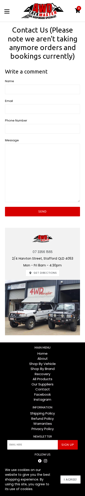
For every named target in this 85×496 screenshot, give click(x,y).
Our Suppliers (42, 384)
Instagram (42, 399)
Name (9, 81)
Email (9, 101)
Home (42, 353)
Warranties (42, 423)
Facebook (42, 394)
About (42, 358)
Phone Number (16, 120)
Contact (42, 389)
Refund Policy (42, 418)
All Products (42, 379)
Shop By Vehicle (42, 363)
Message (12, 140)
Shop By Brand (43, 368)
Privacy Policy (43, 428)
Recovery (42, 374)
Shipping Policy (42, 413)
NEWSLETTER (42, 436)
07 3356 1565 (43, 252)
